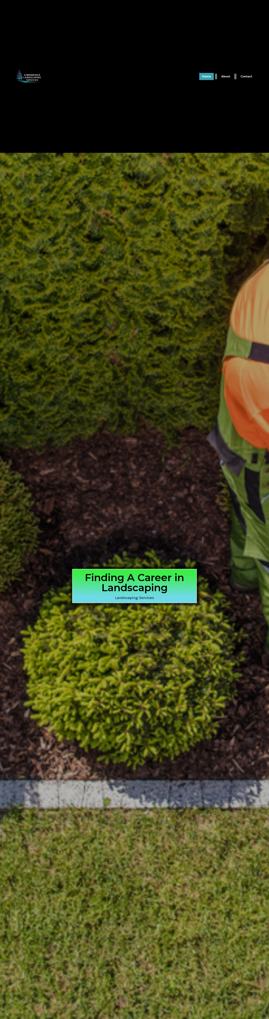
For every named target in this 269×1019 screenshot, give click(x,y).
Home (206, 76)
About (225, 76)
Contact (246, 76)
